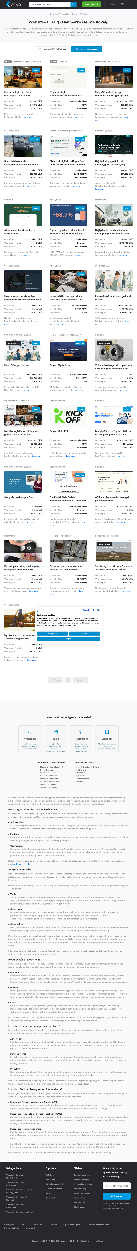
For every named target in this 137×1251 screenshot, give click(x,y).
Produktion (50, 1179)
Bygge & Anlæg (46, 769)
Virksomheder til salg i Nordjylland (15, 1176)
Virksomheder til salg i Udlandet (20, 1212)
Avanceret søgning (54, 49)
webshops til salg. (22, 864)
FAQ (24, 1224)
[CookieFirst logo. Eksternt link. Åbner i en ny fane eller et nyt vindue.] (38, 612)
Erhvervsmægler (81, 1188)
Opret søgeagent (71, 1224)
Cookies (53, 1224)
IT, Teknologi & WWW (49, 781)
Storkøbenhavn (82, 778)
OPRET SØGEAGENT (88, 49)
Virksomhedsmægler (83, 1184)
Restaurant (50, 1197)
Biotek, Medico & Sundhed (51, 767)
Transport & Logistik (48, 787)
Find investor (79, 1207)
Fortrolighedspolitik (91, 610)
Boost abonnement (82, 1175)
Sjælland (80, 775)
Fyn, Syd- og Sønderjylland (87, 767)
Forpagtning (79, 1202)
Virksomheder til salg (68, 14)
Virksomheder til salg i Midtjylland (15, 1184)
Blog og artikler (11, 1227)
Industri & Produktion (49, 778)
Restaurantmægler (82, 1193)
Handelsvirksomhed (48, 775)
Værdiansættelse (81, 1179)
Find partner (79, 1197)
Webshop (49, 1175)
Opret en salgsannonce (98, 1224)
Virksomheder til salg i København (15, 1206)
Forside (53, 14)
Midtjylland (81, 769)
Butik (47, 1193)
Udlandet (80, 781)
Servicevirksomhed (48, 784)
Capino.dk (31, 1227)
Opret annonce (91, 4)
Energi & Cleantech (48, 772)
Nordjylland (81, 772)
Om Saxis (37, 1224)
